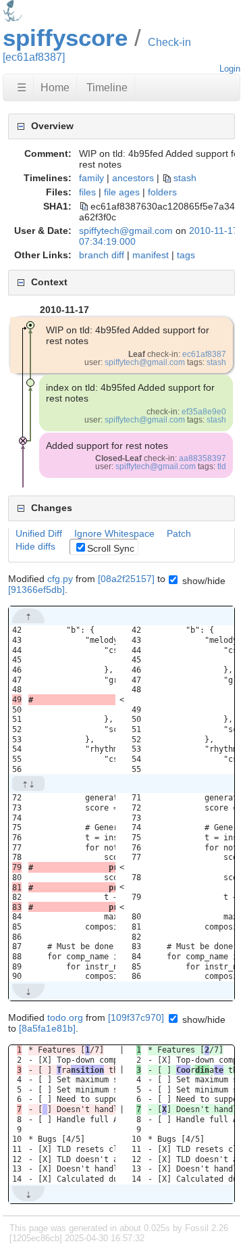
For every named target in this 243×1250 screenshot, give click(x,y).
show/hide (202, 580)
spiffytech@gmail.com (126, 230)
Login (229, 69)
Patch (179, 533)
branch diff (101, 254)
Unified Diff (39, 533)
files (87, 192)
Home (55, 87)
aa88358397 (202, 458)
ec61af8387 (204, 354)
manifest (150, 254)
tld (221, 466)
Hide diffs (35, 546)
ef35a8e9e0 (204, 412)
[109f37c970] (136, 1017)
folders (162, 192)
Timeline (107, 87)
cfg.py (60, 578)
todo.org (65, 1017)
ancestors (133, 177)
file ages (122, 192)
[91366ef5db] (36, 589)
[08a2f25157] (126, 578)
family (91, 177)
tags (186, 254)
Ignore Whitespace (114, 533)
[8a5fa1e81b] (47, 1028)
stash (184, 177)
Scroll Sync (110, 548)
